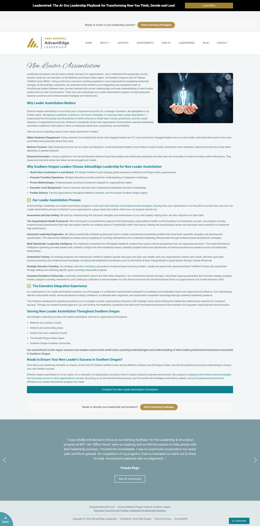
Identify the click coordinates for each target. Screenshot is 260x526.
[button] (5, 460)
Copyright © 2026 (82, 518)
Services (123, 42)
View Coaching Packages (156, 24)
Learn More (209, 5)
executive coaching (84, 266)
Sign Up (166, 42)
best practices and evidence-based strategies (128, 205)
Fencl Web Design (141, 518)
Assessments (145, 42)
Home (88, 42)
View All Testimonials (130, 478)
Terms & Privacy (163, 518)
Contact (222, 42)
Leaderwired (187, 42)
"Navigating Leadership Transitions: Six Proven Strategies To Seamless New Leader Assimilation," (93, 114)
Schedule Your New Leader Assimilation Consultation (130, 389)
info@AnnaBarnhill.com (102, 507)
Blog (206, 42)
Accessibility (181, 518)
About (104, 42)
